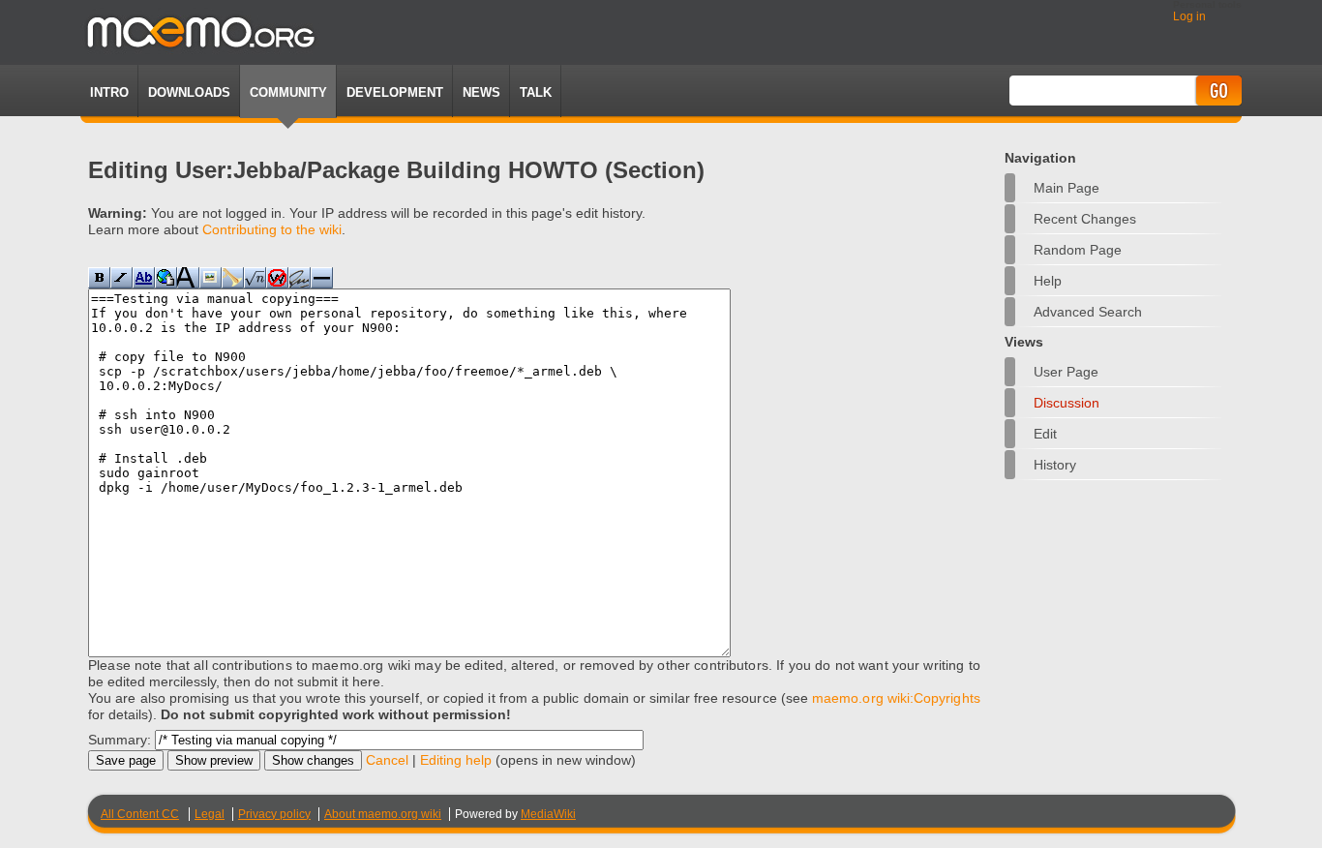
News (481, 92)
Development (394, 92)
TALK (536, 92)
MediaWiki (548, 814)
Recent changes (1085, 219)
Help (1048, 280)
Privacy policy (274, 814)
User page (1066, 371)
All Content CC (140, 814)
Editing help (456, 760)
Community (288, 92)
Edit (1045, 433)
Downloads (189, 92)
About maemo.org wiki (382, 814)
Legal (210, 814)
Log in (1189, 16)
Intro (109, 92)
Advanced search (1088, 311)
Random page (1078, 249)
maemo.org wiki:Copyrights (896, 698)
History (1055, 464)
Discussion (1066, 402)
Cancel (387, 760)
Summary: (119, 739)
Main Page (1066, 188)
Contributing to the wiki (272, 229)
